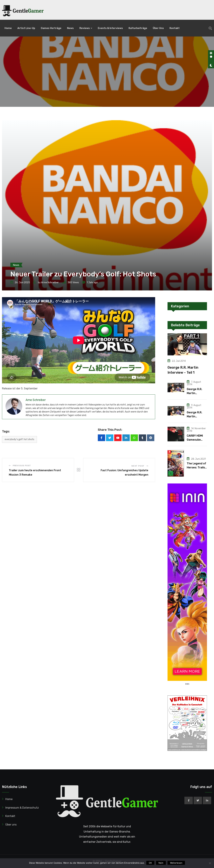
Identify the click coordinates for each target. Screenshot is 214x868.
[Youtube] (118, 437)
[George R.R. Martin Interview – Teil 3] (176, 411)
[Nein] (209, 863)
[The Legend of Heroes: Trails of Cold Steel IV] (176, 463)
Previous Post (22, 465)
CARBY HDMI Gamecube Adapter (195, 439)
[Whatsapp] (134, 437)
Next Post (137, 466)
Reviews (84, 28)
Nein (160, 862)
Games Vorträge (51, 28)
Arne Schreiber (50, 282)
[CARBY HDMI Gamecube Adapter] (176, 434)
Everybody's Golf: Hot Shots (19, 439)
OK (150, 862)
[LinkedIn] (126, 437)
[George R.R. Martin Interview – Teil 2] (176, 387)
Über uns (158, 28)
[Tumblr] (142, 437)
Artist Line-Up (26, 28)
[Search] (210, 28)
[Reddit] (150, 437)
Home (8, 28)
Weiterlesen (176, 862)
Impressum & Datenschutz (22, 807)
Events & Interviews (110, 28)
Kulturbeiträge (138, 28)
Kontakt (175, 28)
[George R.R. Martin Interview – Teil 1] (187, 344)
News (70, 28)
